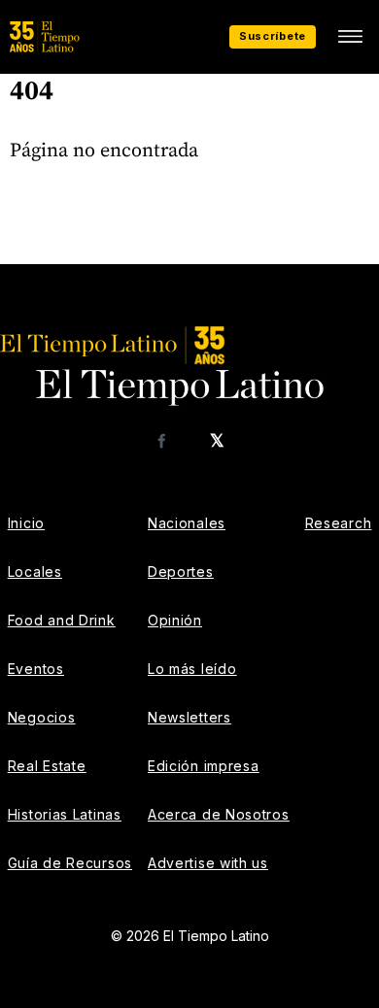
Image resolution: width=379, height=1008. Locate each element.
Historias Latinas (64, 814)
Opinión (175, 620)
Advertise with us (208, 863)
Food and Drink (62, 620)
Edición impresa (203, 765)
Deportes (181, 571)
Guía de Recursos (70, 863)
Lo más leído (192, 668)
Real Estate (47, 765)
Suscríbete (272, 36)
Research (338, 523)
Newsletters (189, 717)
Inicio (26, 523)
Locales (35, 571)
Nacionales (186, 523)
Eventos (36, 668)
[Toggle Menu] (349, 37)
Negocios (42, 717)
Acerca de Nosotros (219, 814)
